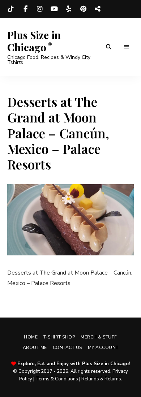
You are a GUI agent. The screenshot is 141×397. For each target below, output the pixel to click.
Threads (97, 9)
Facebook (25, 9)
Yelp (68, 9)
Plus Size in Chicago (34, 41)
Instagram (40, 9)
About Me (35, 347)
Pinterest (83, 9)
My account (103, 347)
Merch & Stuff (99, 337)
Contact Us (67, 347)
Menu (126, 47)
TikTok (11, 9)
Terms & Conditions (56, 379)
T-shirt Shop (59, 337)
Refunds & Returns (101, 379)
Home (31, 337)
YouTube (54, 9)
